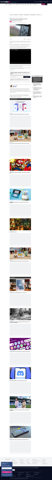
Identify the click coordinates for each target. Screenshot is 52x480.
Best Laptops (21, 459)
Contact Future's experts (21, 472)
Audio (23, 4)
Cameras (28, 4)
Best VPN (38, 14)
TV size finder (15, 14)
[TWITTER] (13, 86)
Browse (36, 4)
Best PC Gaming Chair (22, 463)
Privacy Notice (11, 79)
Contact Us (27, 472)
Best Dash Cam (44, 460)
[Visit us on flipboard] (41, 1)
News (10, 21)
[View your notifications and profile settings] (47, 1)
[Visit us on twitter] (39, 1)
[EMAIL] (16, 86)
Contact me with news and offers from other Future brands (7, 470)
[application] (20, 56)
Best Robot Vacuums (44, 463)
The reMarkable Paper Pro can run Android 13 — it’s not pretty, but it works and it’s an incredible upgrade (37, 88)
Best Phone (28, 459)
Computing (9, 4)
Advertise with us (28, 474)
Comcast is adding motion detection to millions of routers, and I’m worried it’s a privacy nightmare (37, 84)
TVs (14, 4)
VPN (25, 4)
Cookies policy (19, 474)
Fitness (20, 4)
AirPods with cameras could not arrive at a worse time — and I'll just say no (37, 97)
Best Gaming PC (22, 462)
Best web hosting (26, 14)
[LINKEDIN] (14, 86)
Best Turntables (34, 459)
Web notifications (36, 474)
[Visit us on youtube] (40, 1)
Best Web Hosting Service (15, 462)
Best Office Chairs (34, 463)
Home (31, 4)
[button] (50, 1)
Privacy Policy (9, 474)
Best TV (27, 460)
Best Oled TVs (28, 462)
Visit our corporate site (35, 467)
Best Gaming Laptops (22, 460)
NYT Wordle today (33, 14)
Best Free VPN (13, 460)
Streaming (17, 4)
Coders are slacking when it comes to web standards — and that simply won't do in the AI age (37, 93)
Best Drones (43, 462)
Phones (6, 4)
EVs (33, 4)
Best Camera (43, 459)
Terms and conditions (36, 472)
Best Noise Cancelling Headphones (36, 460)
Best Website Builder (14, 463)
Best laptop (21, 14)
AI (12, 4)
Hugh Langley (14, 21)
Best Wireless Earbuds (35, 462)
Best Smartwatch (29, 463)
